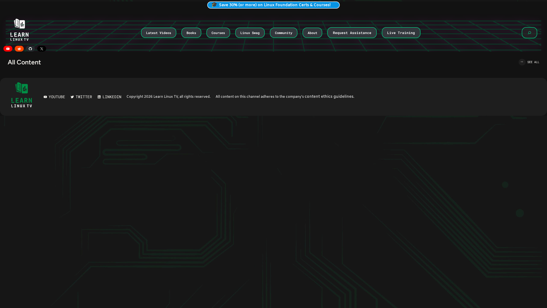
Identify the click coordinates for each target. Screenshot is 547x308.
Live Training (401, 32)
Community (283, 33)
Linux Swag (250, 33)
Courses (218, 33)
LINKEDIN (112, 96)
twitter (84, 96)
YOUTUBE (57, 96)
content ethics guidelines (329, 96)
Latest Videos (158, 33)
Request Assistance (352, 32)
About (312, 33)
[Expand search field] (529, 32)
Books (191, 33)
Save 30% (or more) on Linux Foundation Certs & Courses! (275, 5)
